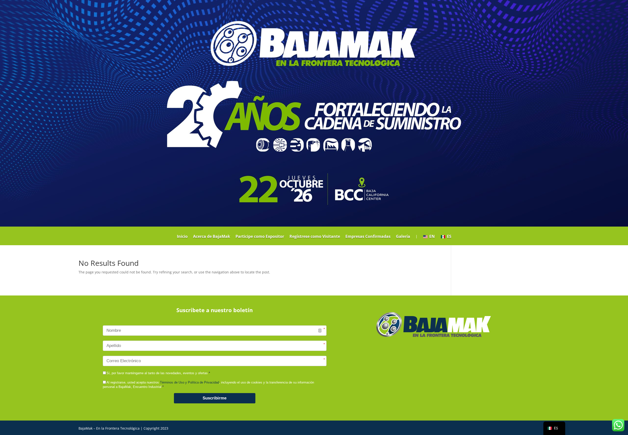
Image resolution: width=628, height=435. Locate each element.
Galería (403, 237)
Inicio (182, 237)
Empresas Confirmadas (368, 237)
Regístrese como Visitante (314, 237)
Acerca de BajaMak (211, 237)
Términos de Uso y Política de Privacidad (189, 382)
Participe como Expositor (260, 237)
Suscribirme (214, 398)
